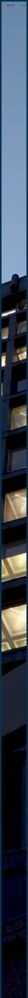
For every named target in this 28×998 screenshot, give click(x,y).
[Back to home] (8, 5)
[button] (22, 5)
